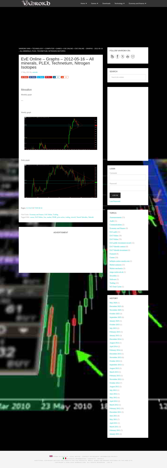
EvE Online (48, 214)
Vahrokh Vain (36, 3)
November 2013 (115, 357)
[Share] (54, 77)
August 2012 (114, 387)
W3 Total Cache (115, 287)
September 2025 (115, 317)
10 (39, 208)
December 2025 (115, 306)
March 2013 (114, 372)
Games (112, 257)
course (32, 217)
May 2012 (113, 397)
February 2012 (115, 408)
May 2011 (113, 419)
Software (113, 279)
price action (61, 217)
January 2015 (114, 335)
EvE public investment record (120, 243)
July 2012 (113, 390)
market (49, 217)
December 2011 (115, 412)
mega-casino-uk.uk (116, 272)
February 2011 (115, 430)
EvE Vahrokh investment (119, 250)
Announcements (115, 217)
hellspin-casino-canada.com (119, 261)
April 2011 (113, 423)
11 (41, 208)
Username (113, 173)
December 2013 (115, 354)
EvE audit (113, 232)
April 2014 (113, 346)
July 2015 (113, 328)
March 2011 (114, 427)
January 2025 (114, 321)
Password (113, 183)
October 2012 (115, 383)
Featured (113, 254)
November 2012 (115, 379)
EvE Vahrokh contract (118, 247)
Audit (112, 221)
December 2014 (115, 339)
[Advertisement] (83, 23)
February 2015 (115, 332)
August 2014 (114, 343)
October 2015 (115, 325)
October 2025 (115, 314)
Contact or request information (96, 456)
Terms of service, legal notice (67, 456)
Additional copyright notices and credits (52, 460)
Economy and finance (37, 214)
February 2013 (115, 376)
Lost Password (115, 201)
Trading (55, 214)
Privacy (114, 456)
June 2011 (113, 416)
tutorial (73, 217)
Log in (109, 462)
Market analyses (115, 265)
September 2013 (115, 365)
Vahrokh (91, 217)
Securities (113, 276)
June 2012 (113, 394)
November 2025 (115, 310)
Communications (116, 225)
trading (68, 217)
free (45, 217)
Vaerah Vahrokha (82, 217)
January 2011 (114, 434)
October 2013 (115, 361)
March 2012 (114, 405)
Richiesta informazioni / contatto (81, 458)
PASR (54, 217)
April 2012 (113, 401)
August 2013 (114, 368)
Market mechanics (116, 268)
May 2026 (113, 303)
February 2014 (115, 350)
